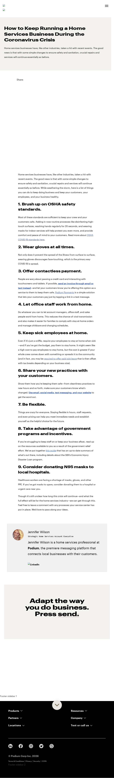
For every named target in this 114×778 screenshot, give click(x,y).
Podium (33, 548)
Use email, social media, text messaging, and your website (60, 392)
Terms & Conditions (16, 761)
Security (36, 761)
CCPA (44, 761)
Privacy (29, 761)
